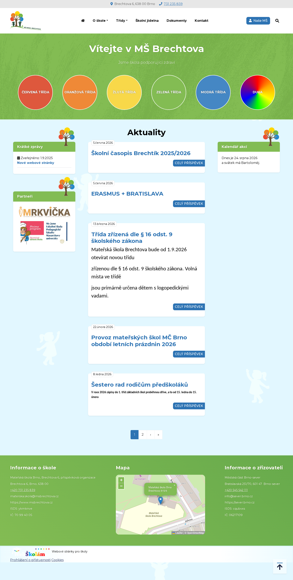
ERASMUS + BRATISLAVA (127, 193)
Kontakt (201, 21)
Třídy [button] (120, 21)
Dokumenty (177, 21)
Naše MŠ (259, 21)
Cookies (57, 560)
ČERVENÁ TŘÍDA (35, 92)
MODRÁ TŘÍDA (213, 92)
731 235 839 (173, 4)
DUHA (258, 92)
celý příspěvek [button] (189, 163)
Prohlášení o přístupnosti (30, 560)
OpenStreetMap (195, 532)
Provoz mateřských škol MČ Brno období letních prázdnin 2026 (139, 341)
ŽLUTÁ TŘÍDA (124, 92)
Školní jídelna (147, 21)
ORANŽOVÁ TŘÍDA (79, 92)
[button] (160, 500)
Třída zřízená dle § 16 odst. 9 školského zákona (131, 237)
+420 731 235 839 (22, 490)
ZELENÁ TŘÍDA (168, 92)
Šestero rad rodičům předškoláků (139, 384)
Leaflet (179, 532)
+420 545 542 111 (236, 490)
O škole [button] (99, 21)
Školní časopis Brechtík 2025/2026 (141, 153)
